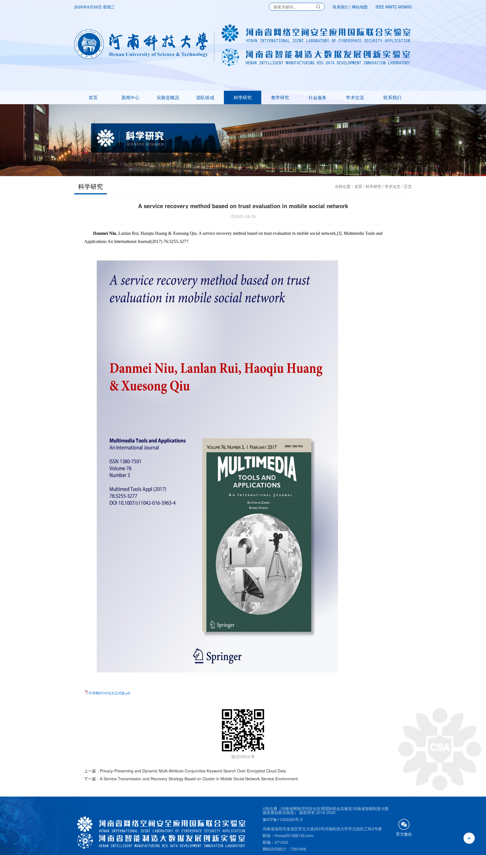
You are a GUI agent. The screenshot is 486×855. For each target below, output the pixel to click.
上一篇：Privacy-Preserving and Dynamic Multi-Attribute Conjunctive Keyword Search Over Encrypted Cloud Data (185, 771)
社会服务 (318, 97)
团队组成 (205, 97)
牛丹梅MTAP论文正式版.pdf (109, 693)
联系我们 (340, 7)
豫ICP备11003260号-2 (283, 819)
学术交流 (355, 97)
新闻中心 (131, 97)
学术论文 (392, 186)
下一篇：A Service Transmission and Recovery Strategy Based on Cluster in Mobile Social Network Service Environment (191, 778)
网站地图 (360, 7)
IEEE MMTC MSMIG (393, 7)
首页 (93, 97)
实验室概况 (168, 97)
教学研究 (280, 97)
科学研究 (243, 97)
